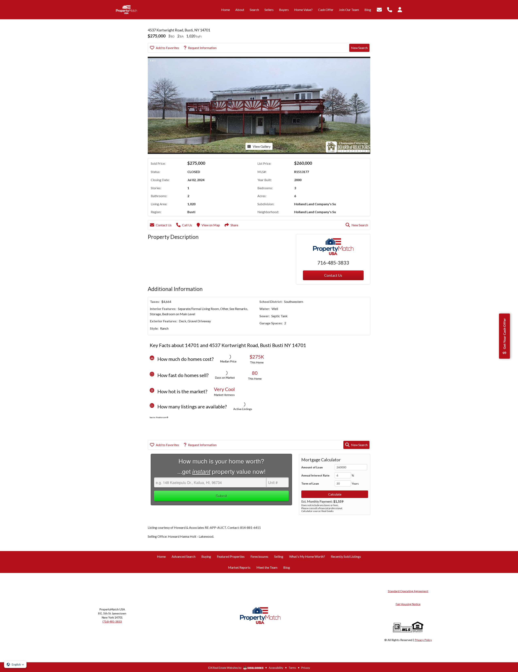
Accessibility (276, 667)
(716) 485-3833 (112, 621)
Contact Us (164, 225)
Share (234, 225)
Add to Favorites (167, 48)
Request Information (202, 48)
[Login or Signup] (400, 9)
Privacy (305, 667)
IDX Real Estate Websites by (225, 667)
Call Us (187, 225)
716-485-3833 (333, 263)
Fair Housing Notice (408, 604)
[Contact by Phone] (389, 9)
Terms (292, 667)
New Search (359, 48)
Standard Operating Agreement (408, 591)
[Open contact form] (379, 9)
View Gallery (262, 146)
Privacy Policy (423, 640)
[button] (15, 664)
